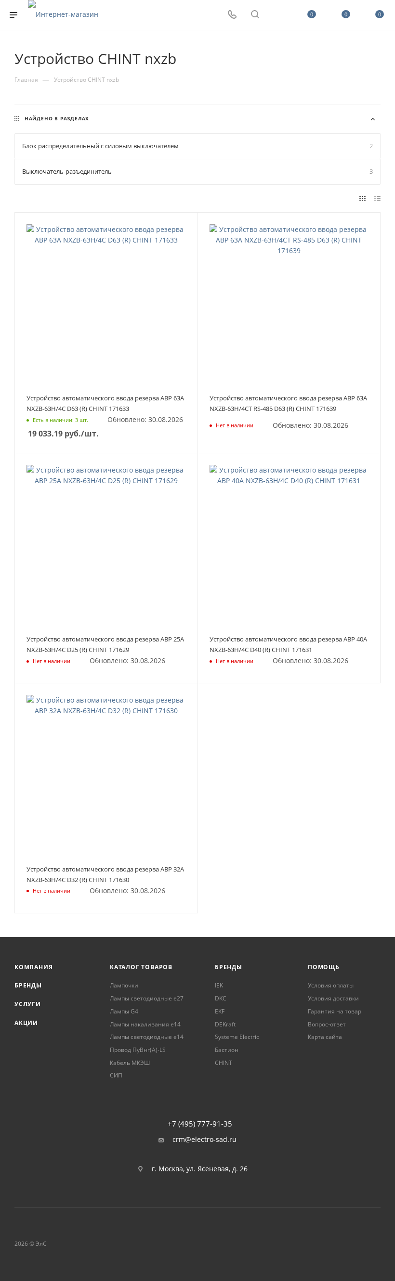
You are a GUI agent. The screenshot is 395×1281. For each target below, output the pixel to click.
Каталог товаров (141, 967)
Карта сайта (325, 1037)
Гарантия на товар (334, 1011)
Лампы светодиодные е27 (147, 998)
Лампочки (124, 985)
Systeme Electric (237, 1037)
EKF (219, 1011)
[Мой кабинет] (278, 15)
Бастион (226, 1050)
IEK (219, 985)
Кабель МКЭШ (130, 1063)
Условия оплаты (331, 985)
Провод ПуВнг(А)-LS (138, 1050)
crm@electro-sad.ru (204, 1139)
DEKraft (225, 1024)
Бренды (28, 985)
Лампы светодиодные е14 (147, 1037)
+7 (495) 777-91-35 (200, 1123)
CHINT (223, 1063)
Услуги (27, 1004)
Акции (26, 1023)
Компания (33, 967)
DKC (220, 998)
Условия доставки (333, 998)
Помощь (324, 967)
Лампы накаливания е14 (145, 1024)
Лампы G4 (124, 1011)
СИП (116, 1075)
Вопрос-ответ (327, 1024)
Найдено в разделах (57, 118)
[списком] (377, 198)
